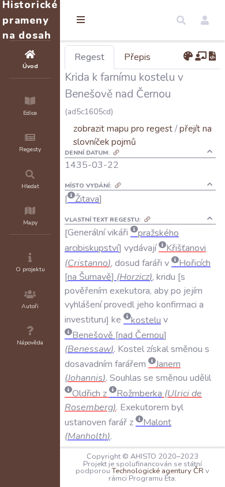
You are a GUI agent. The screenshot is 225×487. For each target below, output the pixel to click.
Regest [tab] (89, 57)
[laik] (201, 56)
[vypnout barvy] (188, 56)
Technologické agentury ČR (158, 471)
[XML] (212, 56)
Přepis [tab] (137, 57)
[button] (181, 20)
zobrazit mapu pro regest (122, 128)
